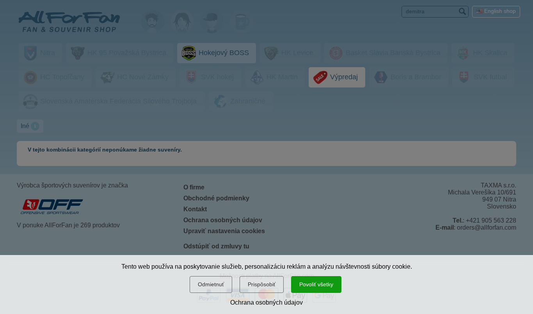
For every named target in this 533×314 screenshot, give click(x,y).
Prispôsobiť (261, 284)
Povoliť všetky (316, 284)
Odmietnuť (211, 284)
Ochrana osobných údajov (266, 302)
